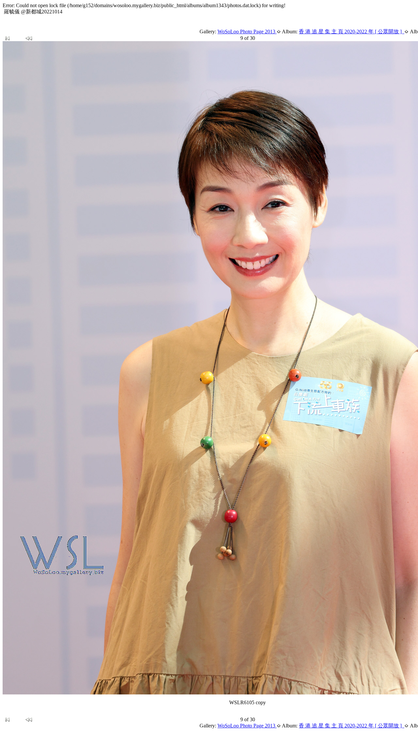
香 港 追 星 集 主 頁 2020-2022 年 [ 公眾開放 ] (351, 31)
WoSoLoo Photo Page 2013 (247, 31)
